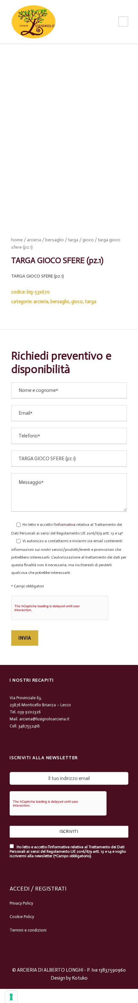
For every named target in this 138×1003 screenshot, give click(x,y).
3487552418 (29, 726)
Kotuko (80, 978)
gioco (88, 240)
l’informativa (64, 524)
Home (17, 240)
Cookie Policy (22, 916)
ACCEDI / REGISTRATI (38, 888)
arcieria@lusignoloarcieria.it (44, 719)
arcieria (34, 240)
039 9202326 (29, 711)
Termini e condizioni (28, 930)
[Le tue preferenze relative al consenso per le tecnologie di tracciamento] (11, 997)
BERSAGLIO (54, 240)
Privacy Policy (21, 903)
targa (73, 240)
